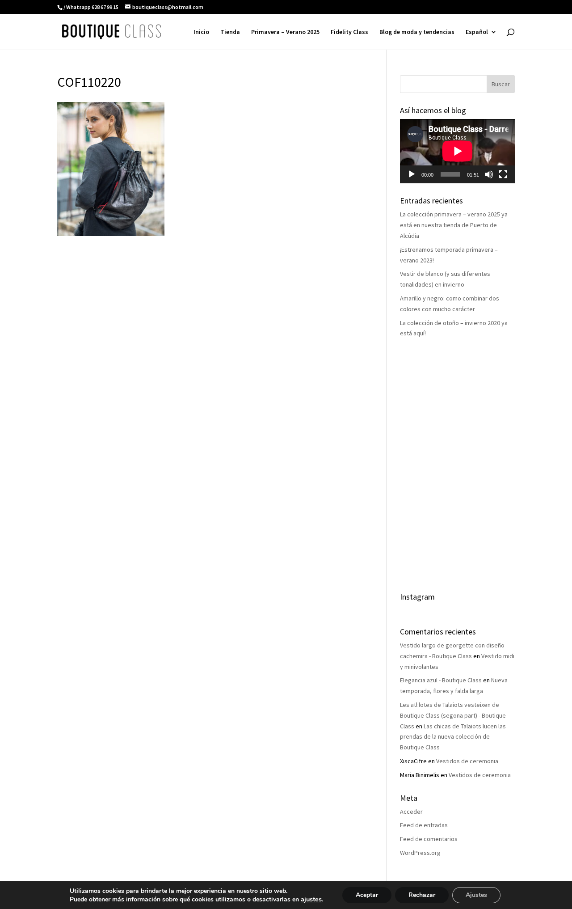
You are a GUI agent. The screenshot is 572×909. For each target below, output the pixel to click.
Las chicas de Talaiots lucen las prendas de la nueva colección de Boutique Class (453, 737)
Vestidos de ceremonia (467, 761)
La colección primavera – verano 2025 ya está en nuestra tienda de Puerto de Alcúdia (454, 225)
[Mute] (488, 174)
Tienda (230, 32)
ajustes (311, 899)
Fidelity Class (349, 32)
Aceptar (367, 895)
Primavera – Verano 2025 (285, 32)
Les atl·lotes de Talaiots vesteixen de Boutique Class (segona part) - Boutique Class (453, 715)
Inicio (201, 32)
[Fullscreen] (503, 174)
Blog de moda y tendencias (416, 32)
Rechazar (421, 895)
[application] (457, 151)
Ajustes (476, 895)
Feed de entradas (424, 825)
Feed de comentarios (429, 839)
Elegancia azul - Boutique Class (441, 680)
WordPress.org (420, 853)
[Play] (411, 174)
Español (477, 32)
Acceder (411, 812)
